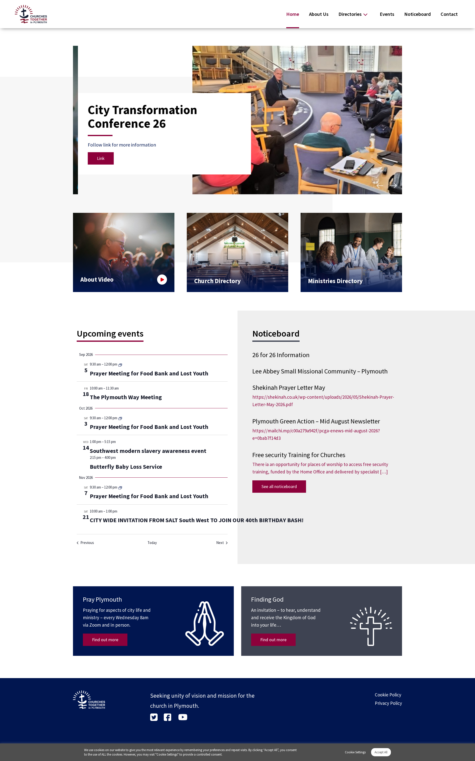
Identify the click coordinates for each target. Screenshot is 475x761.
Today (152, 542)
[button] (380, 185)
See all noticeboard (279, 486)
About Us (319, 14)
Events (387, 14)
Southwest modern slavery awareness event (148, 451)
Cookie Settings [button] (355, 752)
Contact (449, 14)
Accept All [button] (381, 752)
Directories (350, 14)
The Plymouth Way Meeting (126, 397)
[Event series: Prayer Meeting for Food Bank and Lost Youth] (120, 364)
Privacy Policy (388, 703)
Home (292, 14)
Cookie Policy (388, 695)
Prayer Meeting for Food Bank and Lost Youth (149, 373)
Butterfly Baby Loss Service (126, 466)
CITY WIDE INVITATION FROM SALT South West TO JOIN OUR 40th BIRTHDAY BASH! (197, 520)
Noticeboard (417, 14)
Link (96, 158)
